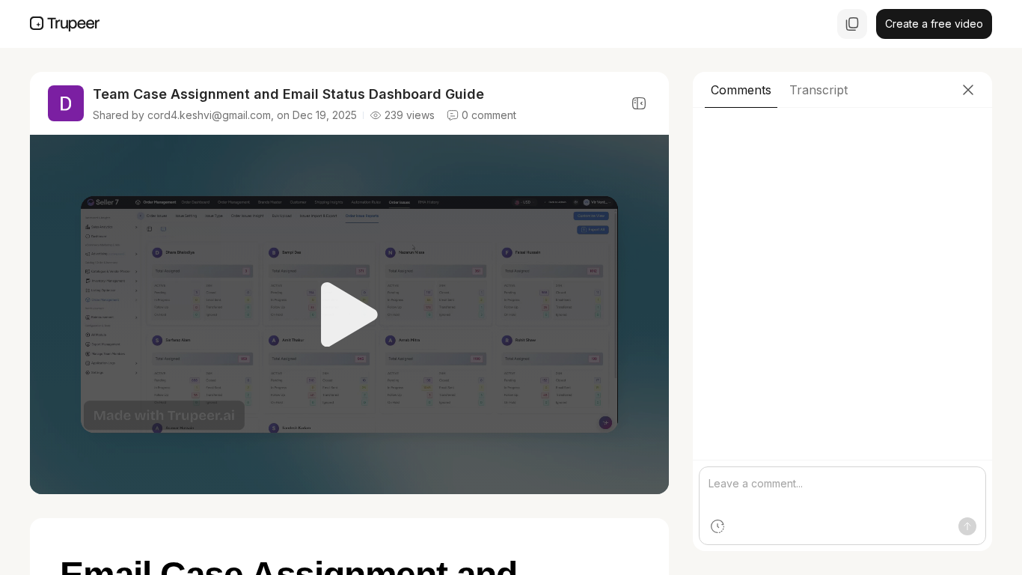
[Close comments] (968, 90)
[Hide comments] (639, 103)
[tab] (741, 90)
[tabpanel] (842, 329)
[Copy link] (852, 24)
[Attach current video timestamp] (717, 526)
